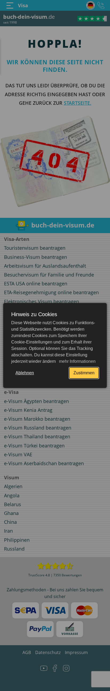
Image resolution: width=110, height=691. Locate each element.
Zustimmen (84, 373)
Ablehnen (24, 373)
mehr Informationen (77, 361)
